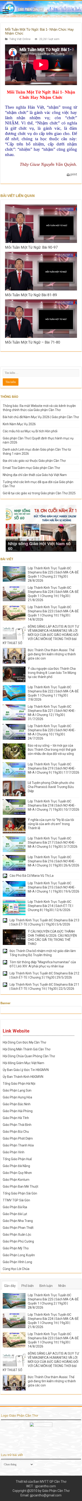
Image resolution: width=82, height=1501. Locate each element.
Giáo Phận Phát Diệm (18, 1138)
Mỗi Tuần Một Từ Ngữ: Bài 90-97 (31, 247)
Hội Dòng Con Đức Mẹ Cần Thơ (24, 1042)
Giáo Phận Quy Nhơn (17, 1173)
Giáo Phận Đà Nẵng (16, 1166)
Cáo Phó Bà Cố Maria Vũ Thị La (32, 875)
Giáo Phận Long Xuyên (19, 1255)
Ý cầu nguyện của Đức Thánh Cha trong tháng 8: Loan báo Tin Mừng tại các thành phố (52, 673)
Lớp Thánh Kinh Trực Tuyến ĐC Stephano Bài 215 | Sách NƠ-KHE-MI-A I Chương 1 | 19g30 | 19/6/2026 (53, 887)
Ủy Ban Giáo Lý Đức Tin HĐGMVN (26, 1070)
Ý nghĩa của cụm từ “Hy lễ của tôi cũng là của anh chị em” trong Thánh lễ (51, 824)
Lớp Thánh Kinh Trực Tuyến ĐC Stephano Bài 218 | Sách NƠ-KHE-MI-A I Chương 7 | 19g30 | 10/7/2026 (53, 805)
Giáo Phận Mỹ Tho (16, 1248)
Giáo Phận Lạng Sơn (17, 1090)
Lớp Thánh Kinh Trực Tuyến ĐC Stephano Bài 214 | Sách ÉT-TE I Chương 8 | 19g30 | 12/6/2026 (50, 906)
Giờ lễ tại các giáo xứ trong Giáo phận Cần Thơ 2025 (39, 493)
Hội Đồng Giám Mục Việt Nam (23, 1063)
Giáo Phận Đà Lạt (15, 1214)
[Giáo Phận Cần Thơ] (41, 9)
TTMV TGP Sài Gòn (16, 1200)
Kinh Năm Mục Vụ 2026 (19, 424)
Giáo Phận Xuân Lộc (17, 1234)
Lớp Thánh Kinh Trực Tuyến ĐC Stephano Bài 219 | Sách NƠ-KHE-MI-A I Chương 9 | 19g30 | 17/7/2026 (53, 768)
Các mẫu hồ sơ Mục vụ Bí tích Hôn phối (30, 431)
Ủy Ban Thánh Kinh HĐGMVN (23, 1077)
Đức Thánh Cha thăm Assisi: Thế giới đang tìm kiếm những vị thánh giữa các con (52, 654)
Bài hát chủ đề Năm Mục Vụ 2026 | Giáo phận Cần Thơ (41, 417)
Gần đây (10, 1286)
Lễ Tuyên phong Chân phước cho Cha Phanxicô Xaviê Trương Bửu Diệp (51, 787)
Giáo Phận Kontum (16, 1179)
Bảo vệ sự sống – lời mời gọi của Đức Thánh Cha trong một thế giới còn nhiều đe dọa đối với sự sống (52, 750)
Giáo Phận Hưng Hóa (17, 1097)
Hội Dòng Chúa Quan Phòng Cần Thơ (29, 1056)
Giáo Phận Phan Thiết (18, 1227)
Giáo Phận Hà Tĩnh (16, 1118)
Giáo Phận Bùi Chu (16, 1131)
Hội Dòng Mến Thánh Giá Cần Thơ (26, 1049)
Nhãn (62, 1286)
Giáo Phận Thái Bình (17, 1125)
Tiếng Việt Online (20, 39)
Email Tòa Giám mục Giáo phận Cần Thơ (31, 468)
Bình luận (46, 1286)
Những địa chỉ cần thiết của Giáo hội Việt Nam (35, 475)
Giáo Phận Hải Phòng (18, 1111)
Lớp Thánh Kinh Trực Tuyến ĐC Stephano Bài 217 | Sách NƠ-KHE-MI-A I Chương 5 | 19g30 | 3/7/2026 (52, 842)
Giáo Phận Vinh (13, 1152)
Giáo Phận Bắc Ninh (17, 1104)
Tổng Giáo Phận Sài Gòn (20, 1193)
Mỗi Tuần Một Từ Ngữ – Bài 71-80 (32, 342)
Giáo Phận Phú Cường (18, 1241)
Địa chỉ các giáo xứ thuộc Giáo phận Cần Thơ (34, 461)
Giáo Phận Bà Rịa (15, 1207)
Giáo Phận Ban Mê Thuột (20, 1186)
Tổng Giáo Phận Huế (17, 1159)
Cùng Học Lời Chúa (16, 1269)
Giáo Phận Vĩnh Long (17, 1262)
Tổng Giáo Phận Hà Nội (19, 1083)
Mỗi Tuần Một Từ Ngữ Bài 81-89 (31, 295)
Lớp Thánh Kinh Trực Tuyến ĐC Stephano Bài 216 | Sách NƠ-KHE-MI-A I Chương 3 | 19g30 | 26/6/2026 (53, 861)
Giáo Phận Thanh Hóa (18, 1145)
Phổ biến (27, 1286)
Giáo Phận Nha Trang (18, 1221)
